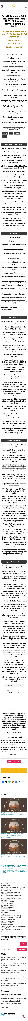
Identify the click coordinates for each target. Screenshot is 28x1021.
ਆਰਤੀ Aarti (4, 914)
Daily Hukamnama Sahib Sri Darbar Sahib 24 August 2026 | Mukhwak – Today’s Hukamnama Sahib (13, 985)
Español (5, 133)
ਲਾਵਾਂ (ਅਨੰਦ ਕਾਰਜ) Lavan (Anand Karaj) (11, 916)
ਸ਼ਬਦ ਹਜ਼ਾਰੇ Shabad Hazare (8, 923)
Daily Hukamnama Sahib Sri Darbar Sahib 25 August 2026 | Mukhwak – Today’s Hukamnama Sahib (13, 978)
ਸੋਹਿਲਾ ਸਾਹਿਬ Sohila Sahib (7, 907)
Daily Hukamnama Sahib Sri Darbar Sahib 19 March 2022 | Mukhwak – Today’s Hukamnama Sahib (13, 814)
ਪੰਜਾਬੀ (11, 133)
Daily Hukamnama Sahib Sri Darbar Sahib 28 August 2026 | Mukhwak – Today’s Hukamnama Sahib (13, 959)
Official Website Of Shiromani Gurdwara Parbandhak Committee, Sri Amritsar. (13, 1001)
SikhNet (4, 1008)
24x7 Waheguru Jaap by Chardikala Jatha (14, 770)
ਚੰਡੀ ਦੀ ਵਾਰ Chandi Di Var (7, 921)
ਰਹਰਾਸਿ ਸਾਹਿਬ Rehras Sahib (8, 910)
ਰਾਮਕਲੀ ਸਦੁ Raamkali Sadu (8, 919)
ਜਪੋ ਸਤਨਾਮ (11, 1014)
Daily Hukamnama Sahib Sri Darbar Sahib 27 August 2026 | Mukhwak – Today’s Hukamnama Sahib (13, 965)
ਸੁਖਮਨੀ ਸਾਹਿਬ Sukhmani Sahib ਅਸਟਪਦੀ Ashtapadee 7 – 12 (11, 893)
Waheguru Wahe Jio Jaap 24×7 (10, 882)
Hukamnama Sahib (14, 13)
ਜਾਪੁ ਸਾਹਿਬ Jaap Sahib (7, 903)
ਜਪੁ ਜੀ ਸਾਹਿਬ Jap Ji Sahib (7, 902)
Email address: (14, 754)
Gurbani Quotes (5, 885)
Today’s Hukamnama (7, 883)
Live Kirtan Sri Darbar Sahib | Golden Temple (13, 887)
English (17, 133)
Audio (4, 136)
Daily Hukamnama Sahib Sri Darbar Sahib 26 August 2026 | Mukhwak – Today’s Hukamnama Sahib (13, 972)
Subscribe (22, 949)
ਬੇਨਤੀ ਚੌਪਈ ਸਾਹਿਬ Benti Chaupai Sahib (11, 917)
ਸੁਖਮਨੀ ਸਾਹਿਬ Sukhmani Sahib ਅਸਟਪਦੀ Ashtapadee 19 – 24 (11, 899)
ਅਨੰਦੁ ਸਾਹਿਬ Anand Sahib (7, 905)
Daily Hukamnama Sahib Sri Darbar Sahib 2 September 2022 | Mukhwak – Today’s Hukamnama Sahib (12, 835)
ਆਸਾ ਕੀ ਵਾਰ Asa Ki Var (7, 924)
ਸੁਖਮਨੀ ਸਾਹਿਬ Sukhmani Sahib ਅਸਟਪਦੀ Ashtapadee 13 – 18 (11, 896)
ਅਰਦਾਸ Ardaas (5, 912)
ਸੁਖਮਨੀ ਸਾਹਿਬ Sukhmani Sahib (9, 909)
